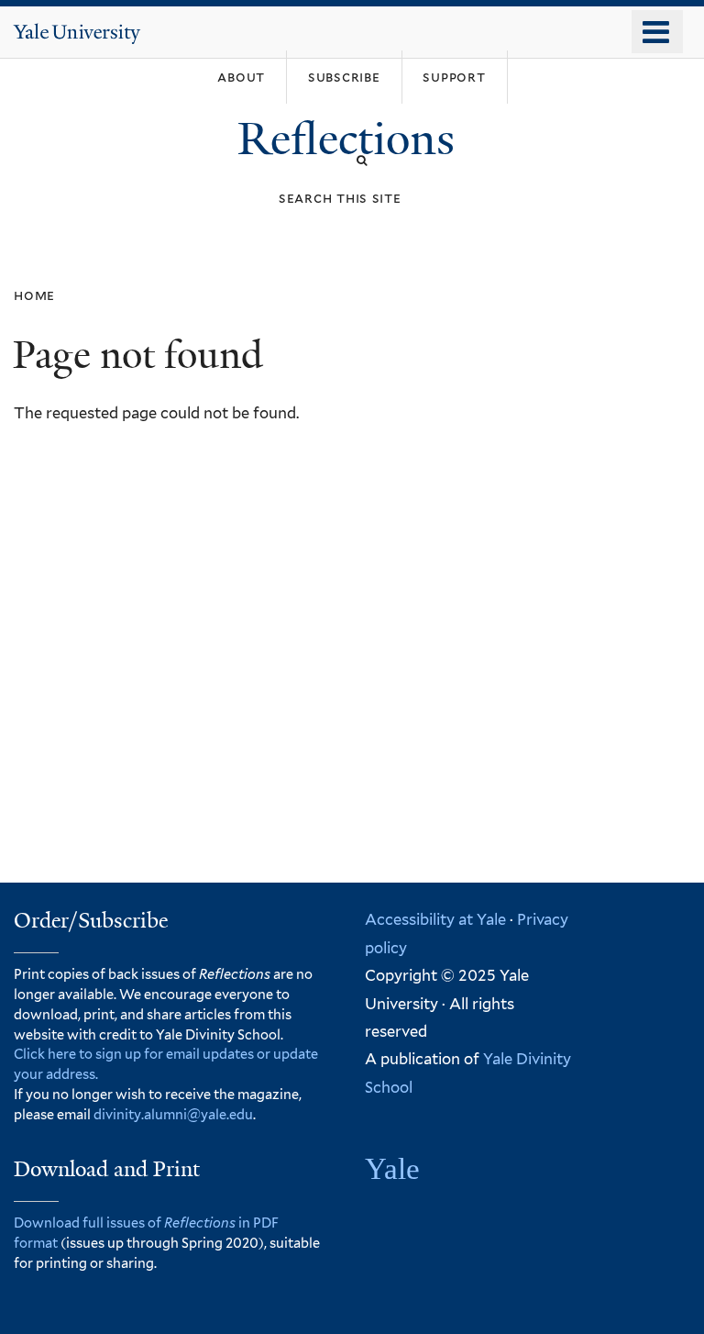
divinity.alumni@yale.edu (173, 1114)
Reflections (351, 139)
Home (34, 295)
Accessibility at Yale (435, 919)
